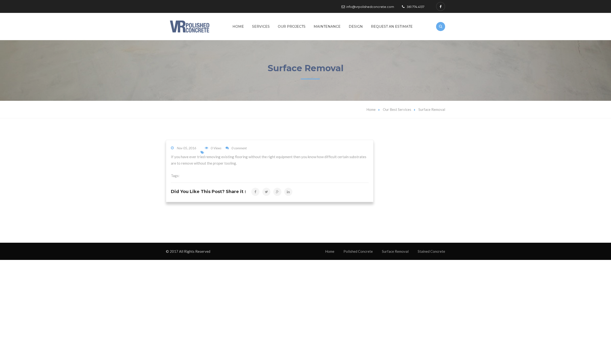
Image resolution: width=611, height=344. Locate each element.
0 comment (239, 148)
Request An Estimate (392, 26)
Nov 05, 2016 (186, 148)
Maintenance (327, 26)
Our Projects (292, 26)
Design (356, 26)
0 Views (216, 148)
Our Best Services (397, 109)
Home (238, 26)
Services (261, 26)
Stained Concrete (431, 251)
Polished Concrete (358, 251)
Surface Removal (395, 251)
